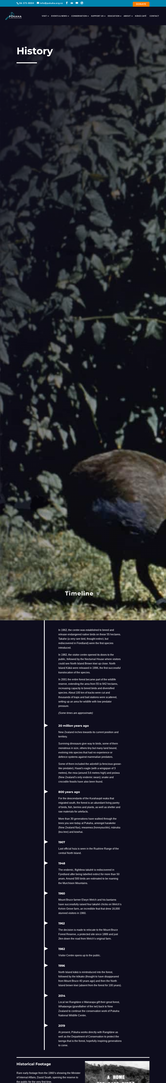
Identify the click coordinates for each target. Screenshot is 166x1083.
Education (113, 16)
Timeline (79, 593)
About (127, 16)
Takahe (62, 638)
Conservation (79, 16)
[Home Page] (13, 15)
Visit (44, 16)
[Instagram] (82, 3)
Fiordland (82, 643)
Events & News (59, 16)
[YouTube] (77, 3)
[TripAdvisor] (72, 3)
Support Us (97, 16)
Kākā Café (140, 16)
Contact (154, 16)
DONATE (141, 4)
